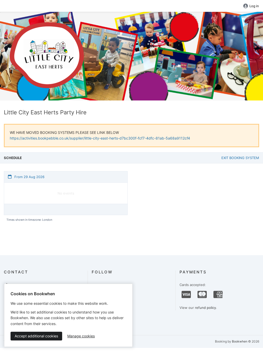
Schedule (13, 158)
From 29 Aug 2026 (28, 177)
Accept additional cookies (36, 336)
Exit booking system (240, 158)
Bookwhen (239, 341)
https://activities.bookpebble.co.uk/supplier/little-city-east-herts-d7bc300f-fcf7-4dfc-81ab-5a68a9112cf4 (100, 138)
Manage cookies (81, 336)
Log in (254, 6)
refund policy (205, 308)
